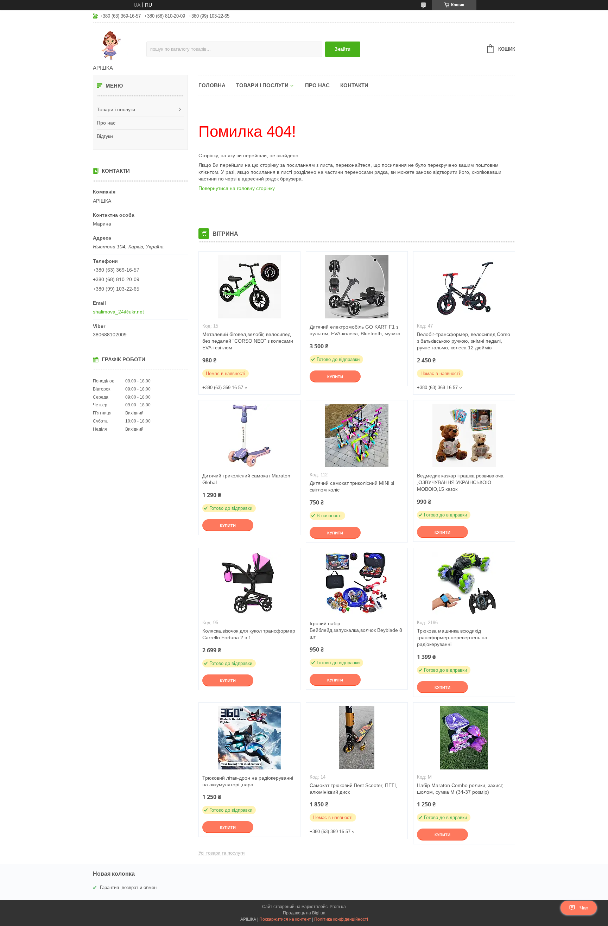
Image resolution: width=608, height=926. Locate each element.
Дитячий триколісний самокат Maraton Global (246, 479)
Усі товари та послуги (221, 853)
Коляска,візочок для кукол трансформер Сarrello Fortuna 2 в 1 (248, 634)
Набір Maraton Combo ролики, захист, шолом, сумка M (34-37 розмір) (460, 788)
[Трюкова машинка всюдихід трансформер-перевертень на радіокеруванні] (464, 583)
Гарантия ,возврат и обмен (128, 887)
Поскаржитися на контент (285, 919)
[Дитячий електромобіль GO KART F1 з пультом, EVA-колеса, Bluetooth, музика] (357, 286)
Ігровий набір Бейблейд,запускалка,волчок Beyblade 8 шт (356, 630)
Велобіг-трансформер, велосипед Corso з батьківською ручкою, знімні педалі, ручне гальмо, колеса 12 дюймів (463, 340)
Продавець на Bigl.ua (304, 913)
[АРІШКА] (119, 44)
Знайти (342, 49)
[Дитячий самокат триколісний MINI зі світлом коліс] (357, 435)
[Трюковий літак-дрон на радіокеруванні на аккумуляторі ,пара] (249, 737)
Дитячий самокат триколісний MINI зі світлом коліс (352, 486)
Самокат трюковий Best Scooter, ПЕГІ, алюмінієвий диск (353, 788)
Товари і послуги (116, 109)
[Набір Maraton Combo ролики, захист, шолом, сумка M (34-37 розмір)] (464, 737)
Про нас (106, 123)
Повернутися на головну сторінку (236, 188)
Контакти (354, 85)
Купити (335, 377)
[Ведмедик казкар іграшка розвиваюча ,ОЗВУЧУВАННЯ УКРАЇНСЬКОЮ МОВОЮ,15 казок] (464, 435)
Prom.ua (338, 906)
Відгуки (105, 136)
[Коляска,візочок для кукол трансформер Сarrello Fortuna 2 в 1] (249, 583)
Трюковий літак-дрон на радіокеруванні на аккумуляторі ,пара (247, 781)
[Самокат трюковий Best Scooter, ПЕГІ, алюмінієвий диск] (357, 737)
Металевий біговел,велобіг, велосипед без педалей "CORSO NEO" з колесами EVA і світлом (247, 340)
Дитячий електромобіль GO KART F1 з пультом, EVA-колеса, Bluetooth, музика (355, 330)
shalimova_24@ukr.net (118, 312)
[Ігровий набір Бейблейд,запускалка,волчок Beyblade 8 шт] (357, 583)
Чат (584, 908)
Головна (212, 85)
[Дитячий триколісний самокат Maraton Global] (249, 435)
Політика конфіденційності (341, 919)
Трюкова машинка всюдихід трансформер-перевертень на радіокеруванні (452, 637)
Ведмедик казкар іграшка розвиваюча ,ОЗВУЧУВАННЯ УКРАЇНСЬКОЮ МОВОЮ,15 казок (460, 482)
